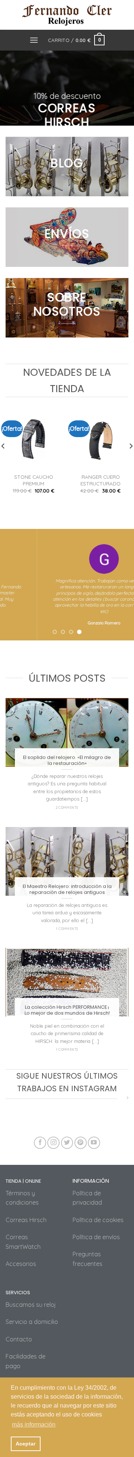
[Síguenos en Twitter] (67, 1143)
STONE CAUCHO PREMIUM (33, 480)
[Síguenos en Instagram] (53, 1143)
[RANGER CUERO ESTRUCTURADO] (100, 439)
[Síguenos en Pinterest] (80, 1143)
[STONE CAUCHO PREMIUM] (33, 439)
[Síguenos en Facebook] (40, 1143)
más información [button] (33, 1424)
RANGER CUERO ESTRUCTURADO (100, 480)
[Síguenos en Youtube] (94, 1143)
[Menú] (33, 40)
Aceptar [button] (25, 1444)
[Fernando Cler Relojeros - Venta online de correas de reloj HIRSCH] (67, 15)
